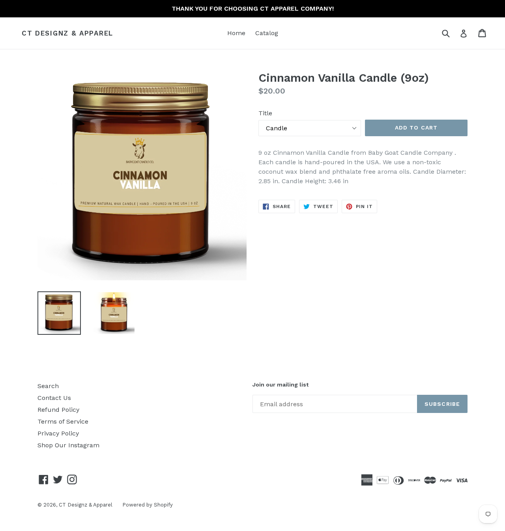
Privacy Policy (58, 433)
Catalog (266, 33)
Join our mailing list (280, 384)
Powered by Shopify (147, 505)
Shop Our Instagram (68, 445)
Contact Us (54, 398)
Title (265, 113)
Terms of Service (62, 421)
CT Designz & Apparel (67, 33)
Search (48, 386)
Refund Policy (58, 409)
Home (236, 33)
